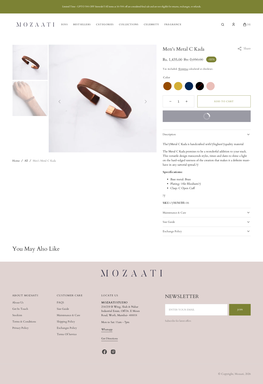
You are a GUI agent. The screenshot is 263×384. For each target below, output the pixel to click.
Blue (189, 86)
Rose (210, 86)
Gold (178, 86)
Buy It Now (189, 118)
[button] (222, 24)
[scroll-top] (254, 375)
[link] (131, 273)
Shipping (183, 68)
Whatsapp (106, 329)
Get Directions (109, 338)
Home (16, 161)
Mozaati (239, 374)
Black (199, 86)
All (26, 161)
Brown (167, 86)
